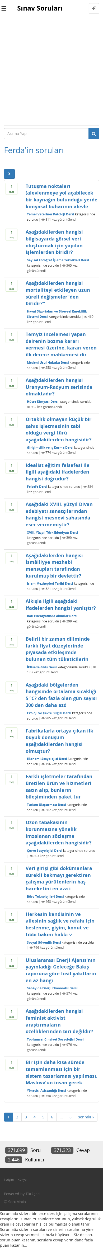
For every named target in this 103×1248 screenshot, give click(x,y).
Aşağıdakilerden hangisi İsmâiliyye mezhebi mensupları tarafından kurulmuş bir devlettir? (54, 565)
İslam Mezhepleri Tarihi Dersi (50, 583)
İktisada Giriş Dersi (42, 667)
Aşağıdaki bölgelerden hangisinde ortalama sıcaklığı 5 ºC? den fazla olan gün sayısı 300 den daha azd (61, 695)
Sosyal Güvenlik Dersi (44, 942)
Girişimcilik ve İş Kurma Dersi (50, 447)
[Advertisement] (51, 71)
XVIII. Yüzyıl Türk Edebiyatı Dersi (52, 532)
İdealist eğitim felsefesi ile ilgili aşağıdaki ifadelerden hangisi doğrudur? (58, 472)
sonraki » (86, 1116)
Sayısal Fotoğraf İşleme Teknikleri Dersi (58, 260)
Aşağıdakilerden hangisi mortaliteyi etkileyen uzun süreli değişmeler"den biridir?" (58, 293)
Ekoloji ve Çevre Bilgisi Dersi (49, 713)
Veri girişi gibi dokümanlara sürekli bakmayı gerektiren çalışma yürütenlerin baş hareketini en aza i (59, 878)
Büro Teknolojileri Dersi (45, 896)
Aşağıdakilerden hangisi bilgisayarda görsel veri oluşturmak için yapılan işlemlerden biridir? (54, 242)
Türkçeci (33, 1193)
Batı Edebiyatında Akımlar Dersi (52, 616)
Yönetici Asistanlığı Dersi (46, 1090)
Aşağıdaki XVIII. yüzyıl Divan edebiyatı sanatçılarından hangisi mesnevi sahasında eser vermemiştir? (59, 514)
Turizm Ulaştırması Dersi (46, 804)
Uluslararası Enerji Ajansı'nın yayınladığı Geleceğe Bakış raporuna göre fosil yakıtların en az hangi (61, 970)
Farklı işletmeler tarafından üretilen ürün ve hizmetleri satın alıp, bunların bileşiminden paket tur (59, 786)
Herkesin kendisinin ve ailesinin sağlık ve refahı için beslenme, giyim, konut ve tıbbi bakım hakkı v (60, 924)
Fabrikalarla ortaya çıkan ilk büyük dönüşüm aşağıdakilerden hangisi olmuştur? (59, 740)
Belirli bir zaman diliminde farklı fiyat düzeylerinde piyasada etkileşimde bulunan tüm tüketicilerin (58, 649)
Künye (22, 1179)
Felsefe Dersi (37, 486)
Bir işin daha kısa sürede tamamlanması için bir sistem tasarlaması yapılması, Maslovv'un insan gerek (61, 1072)
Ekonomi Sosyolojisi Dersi (47, 759)
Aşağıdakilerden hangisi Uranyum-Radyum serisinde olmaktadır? (59, 387)
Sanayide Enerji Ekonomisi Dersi (52, 988)
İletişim (9, 1179)
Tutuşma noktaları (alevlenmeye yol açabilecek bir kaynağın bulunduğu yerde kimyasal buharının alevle (61, 196)
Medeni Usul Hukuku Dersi (48, 362)
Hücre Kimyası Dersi (43, 401)
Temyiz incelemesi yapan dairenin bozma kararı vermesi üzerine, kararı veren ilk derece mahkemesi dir (61, 344)
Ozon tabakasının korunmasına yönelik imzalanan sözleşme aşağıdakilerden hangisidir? (59, 832)
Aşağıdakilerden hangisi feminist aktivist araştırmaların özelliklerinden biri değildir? (59, 1021)
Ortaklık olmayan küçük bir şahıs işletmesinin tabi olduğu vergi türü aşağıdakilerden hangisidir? (59, 429)
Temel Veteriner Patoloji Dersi (50, 214)
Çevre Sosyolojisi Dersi (44, 850)
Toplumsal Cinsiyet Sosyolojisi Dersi (55, 1039)
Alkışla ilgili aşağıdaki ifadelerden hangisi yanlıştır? (61, 604)
